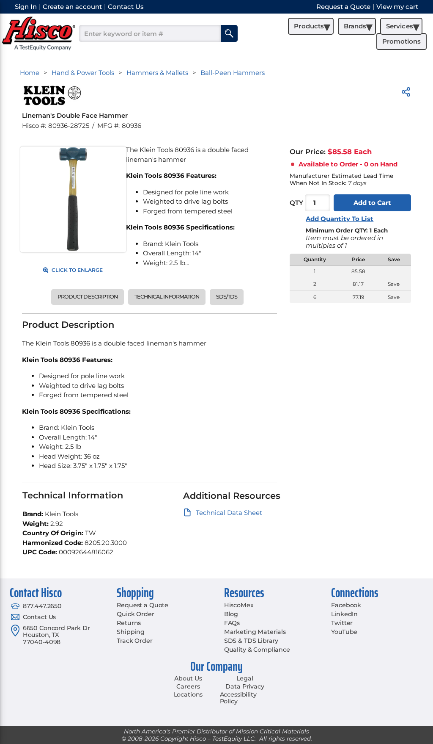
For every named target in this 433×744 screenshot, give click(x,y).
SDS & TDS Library (251, 640)
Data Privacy (244, 686)
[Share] (406, 93)
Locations (188, 694)
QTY (296, 203)
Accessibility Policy (238, 698)
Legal (244, 678)
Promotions (401, 41)
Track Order (134, 640)
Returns (129, 623)
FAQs (232, 623)
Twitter (342, 623)
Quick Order (135, 614)
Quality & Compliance (257, 649)
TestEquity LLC (233, 738)
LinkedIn (344, 614)
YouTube (344, 631)
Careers (188, 686)
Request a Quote (142, 605)
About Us (188, 678)
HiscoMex (239, 605)
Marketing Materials (255, 631)
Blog (231, 614)
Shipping (131, 631)
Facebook (346, 605)
